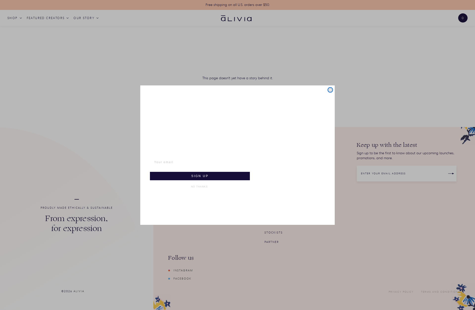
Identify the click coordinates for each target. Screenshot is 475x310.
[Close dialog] (330, 89)
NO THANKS (199, 186)
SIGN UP (200, 176)
